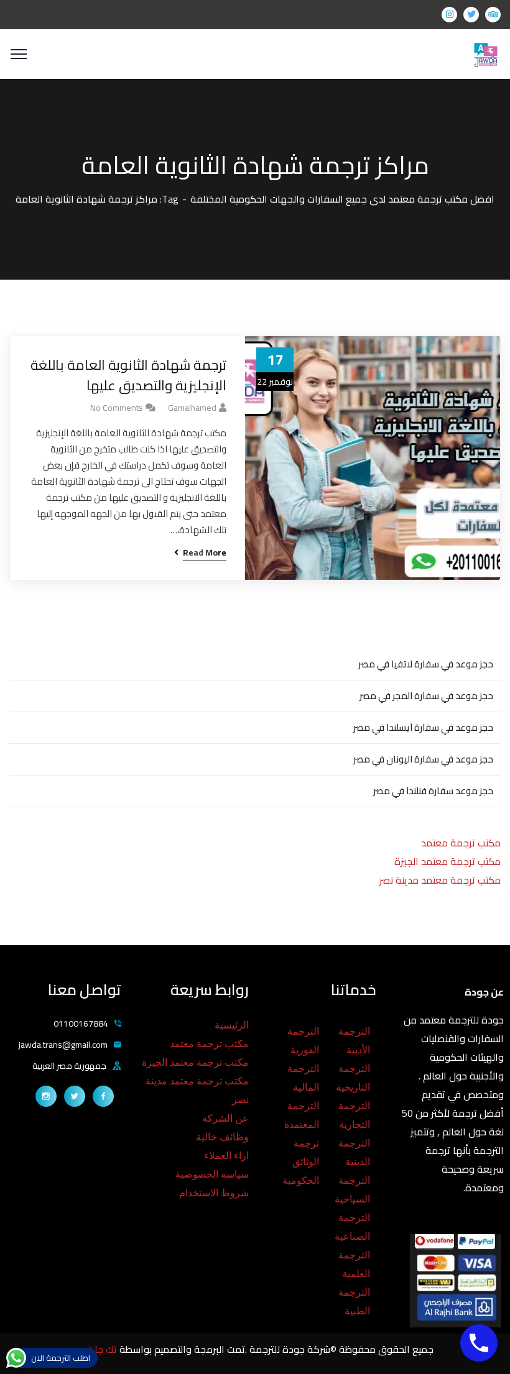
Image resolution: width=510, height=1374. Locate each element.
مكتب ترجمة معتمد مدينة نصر (440, 880)
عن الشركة (225, 1118)
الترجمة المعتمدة (301, 1115)
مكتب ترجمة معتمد (461, 842)
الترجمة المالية (303, 1077)
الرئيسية (232, 1025)
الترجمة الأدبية (354, 1040)
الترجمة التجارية (354, 1115)
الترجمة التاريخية (353, 1077)
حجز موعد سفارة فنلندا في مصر (433, 791)
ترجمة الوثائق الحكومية (300, 1162)
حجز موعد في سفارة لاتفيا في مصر (425, 664)
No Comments (116, 408)
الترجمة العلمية (354, 1264)
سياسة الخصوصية (212, 1174)
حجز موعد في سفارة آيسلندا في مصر (423, 727)
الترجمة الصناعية (352, 1227)
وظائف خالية (222, 1137)
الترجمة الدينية (354, 1152)
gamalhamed (192, 408)
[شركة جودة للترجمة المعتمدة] (485, 53)
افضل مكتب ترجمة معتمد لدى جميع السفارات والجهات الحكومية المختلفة (342, 199)
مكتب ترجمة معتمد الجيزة (447, 861)
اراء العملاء (226, 1155)
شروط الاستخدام (214, 1193)
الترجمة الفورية (303, 1040)
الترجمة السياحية (352, 1189)
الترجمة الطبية (354, 1301)
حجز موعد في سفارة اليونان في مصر (423, 759)
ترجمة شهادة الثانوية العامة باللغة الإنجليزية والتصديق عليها (128, 375)
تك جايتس (97, 1349)
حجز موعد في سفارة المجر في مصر (426, 696)
